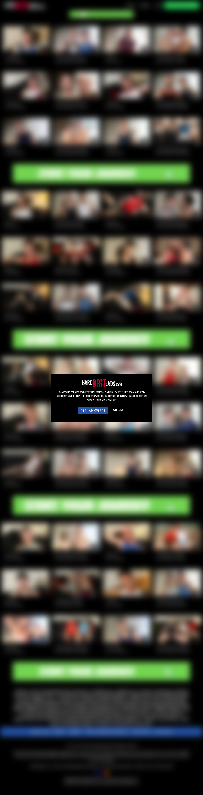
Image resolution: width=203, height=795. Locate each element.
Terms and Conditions (106, 399)
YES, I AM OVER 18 (93, 410)
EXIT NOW (117, 410)
